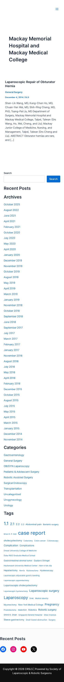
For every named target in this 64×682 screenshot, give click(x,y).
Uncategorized (12, 494)
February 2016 (12, 383)
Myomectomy (10, 605)
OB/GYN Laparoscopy (16, 466)
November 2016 (13, 355)
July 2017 (9, 333)
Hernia (22, 570)
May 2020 (10, 243)
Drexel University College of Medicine (20, 551)
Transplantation (13, 488)
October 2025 (12, 204)
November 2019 (13, 266)
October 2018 (12, 310)
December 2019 (13, 260)
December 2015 (13, 389)
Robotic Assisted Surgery (18, 477)
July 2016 (9, 366)
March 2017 (10, 338)
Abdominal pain (33, 524)
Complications (27, 545)
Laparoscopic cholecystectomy (20, 585)
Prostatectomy (10, 610)
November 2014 (13, 439)
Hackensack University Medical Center (20, 566)
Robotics (32, 610)
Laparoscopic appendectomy (16, 580)
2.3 (22, 524)
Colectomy (28, 541)
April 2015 (9, 417)
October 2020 (12, 232)
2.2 (18, 524)
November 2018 (13, 305)
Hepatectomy (11, 570)
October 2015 (12, 394)
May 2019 (9, 282)
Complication (11, 545)
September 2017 (13, 327)
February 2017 (12, 344)
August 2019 (11, 277)
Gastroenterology (14, 455)
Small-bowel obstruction (36, 620)
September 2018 (13, 316)
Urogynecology (13, 499)
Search (8, 173)
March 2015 (11, 422)
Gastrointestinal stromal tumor (18, 560)
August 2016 (11, 361)
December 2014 (13, 433)
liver (32, 598)
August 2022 (11, 210)
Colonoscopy (52, 541)
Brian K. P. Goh (10, 534)
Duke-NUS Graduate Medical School (19, 555)
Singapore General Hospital (30, 615)
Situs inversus (50, 615)
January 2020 (12, 254)
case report (31, 533)
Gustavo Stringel (42, 560)
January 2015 (11, 428)
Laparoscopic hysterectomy (16, 591)
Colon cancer (40, 541)
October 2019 (12, 271)
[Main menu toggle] (57, 9)
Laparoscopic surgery (44, 590)
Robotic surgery (47, 609)
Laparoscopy (16, 597)
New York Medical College (30, 605)
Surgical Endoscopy (15, 483)
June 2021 (10, 215)
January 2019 (11, 299)
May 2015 (9, 411)
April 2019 (9, 288)
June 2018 (10, 322)
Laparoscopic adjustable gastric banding (22, 575)
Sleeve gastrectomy (14, 619)
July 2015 (9, 405)
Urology (8, 505)
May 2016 (9, 372)
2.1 (12, 524)
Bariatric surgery (51, 524)
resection (22, 610)
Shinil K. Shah (10, 615)
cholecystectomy (13, 540)
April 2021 (9, 221)
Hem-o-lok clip (45, 566)
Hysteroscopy (46, 570)
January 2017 (11, 350)
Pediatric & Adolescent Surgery (21, 471)
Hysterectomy (32, 570)
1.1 (6, 523)
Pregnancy (52, 604)
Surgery (52, 620)
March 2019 (11, 294)
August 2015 (11, 400)
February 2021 (12, 226)
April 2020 (10, 249)
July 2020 (9, 238)
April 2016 (9, 378)
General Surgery (13, 92)
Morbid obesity (41, 598)
